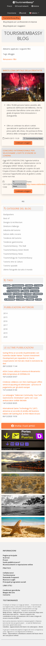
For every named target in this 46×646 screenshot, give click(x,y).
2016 (5, 321)
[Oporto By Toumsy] (23, 462)
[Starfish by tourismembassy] (23, 527)
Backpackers (8, 214)
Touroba (35, 291)
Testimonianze (9, 575)
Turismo (39, 285)
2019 (5, 333)
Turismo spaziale (10, 265)
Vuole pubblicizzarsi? (11, 562)
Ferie (12, 296)
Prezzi (9, 6)
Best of (6, 218)
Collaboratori (8, 573)
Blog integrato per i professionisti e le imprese (20, 22)
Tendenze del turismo (12, 238)
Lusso (20, 296)
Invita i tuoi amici (24, 425)
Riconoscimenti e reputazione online (18, 565)
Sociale (28, 294)
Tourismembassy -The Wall (14, 246)
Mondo (29, 285)
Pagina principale (10, 555)
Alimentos (38, 294)
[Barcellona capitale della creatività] (23, 87)
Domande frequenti (11, 577)
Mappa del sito (9, 592)
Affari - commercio (31, 288)
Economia (18, 294)
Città (39, 299)
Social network (22, 6)
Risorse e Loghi (9, 580)
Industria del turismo (11, 230)
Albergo (25, 291)
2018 (5, 329)
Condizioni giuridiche (11, 590)
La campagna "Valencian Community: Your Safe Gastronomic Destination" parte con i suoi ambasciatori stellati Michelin (22, 398)
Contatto (6, 595)
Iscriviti (23, 13)
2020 (5, 337)
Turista (8, 294)
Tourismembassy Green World (15, 250)
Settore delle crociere (12, 234)
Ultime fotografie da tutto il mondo (17, 269)
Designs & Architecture (12, 222)
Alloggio (30, 299)
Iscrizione (12, 13)
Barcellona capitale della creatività (22, 70)
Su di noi (6, 558)
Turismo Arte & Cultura (12, 261)
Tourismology (14, 291)
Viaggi (7, 285)
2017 (5, 325)
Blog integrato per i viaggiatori (14, 26)
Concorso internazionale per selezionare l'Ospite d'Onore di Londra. (19, 153)
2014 (5, 313)
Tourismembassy (15, 288)
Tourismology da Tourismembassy (17, 258)
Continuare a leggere (23, 143)
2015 (5, 317)
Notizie (36, 6)
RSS (23, 201)
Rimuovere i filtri (9, 59)
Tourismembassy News (33, 138)
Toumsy (21, 299)
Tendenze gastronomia (13, 242)
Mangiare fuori (31, 296)
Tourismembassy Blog (11, 18)
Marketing (10, 299)
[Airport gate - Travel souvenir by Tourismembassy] (23, 440)
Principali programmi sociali (14, 582)
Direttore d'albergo (11, 226)
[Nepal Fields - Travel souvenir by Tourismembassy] (23, 483)
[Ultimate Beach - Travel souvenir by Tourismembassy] (23, 505)
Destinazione (18, 285)
